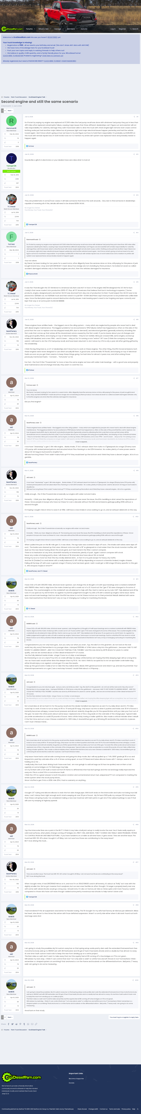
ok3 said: (30, 477)
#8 (137, 416)
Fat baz (11, 244)
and (37, 571)
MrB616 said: (31, 624)
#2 (137, 154)
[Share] (134, 116)
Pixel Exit (52, 1109)
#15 (137, 787)
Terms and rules (114, 1109)
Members (71, 29)
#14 (136, 728)
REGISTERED (52, 37)
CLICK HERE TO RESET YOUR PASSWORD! (60, 61)
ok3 (11, 390)
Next (9, 111)
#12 (137, 617)
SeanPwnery (11, 331)
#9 (137, 470)
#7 (137, 378)
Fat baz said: (31, 385)
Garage (57, 29)
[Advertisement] (67, 80)
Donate (84, 29)
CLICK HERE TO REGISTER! (13, 56)
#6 (137, 319)
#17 (137, 862)
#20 (136, 980)
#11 (137, 579)
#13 (137, 675)
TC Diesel (11, 206)
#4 (137, 233)
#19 (137, 943)
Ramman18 (7, 106)
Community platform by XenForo (22, 1109)
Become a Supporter (76, 1079)
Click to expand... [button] (81, 442)
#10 (136, 517)
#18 (137, 905)
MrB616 (11, 591)
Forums (29, 29)
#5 (137, 282)
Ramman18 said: (32, 239)
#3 (137, 195)
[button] (34, 29)
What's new (43, 29)
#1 (137, 117)
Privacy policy (126, 1109)
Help (133, 1109)
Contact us (104, 1109)
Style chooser (82, 1109)
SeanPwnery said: (33, 423)
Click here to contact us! (52, 56)
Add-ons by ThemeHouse (65, 1109)
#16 (137, 825)
